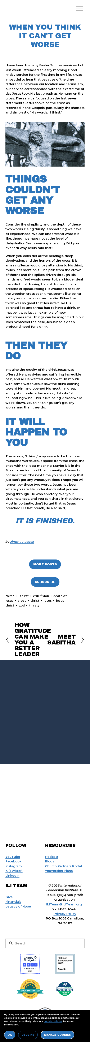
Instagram (13, 866)
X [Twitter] (14, 871)
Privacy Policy (65, 914)
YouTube (12, 857)
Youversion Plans (59, 871)
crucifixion (41, 596)
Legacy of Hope (18, 906)
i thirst (23, 596)
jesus (48, 600)
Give (9, 897)
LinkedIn (12, 876)
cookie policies (53, 1021)
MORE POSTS (45, 564)
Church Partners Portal (63, 866)
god (22, 605)
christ (35, 600)
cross (22, 600)
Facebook (13, 861)
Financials (13, 902)
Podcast (51, 857)
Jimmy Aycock (22, 542)
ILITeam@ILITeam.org (64, 904)
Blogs (49, 861)
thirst (9, 596)
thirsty (34, 605)
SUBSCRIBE (45, 582)
